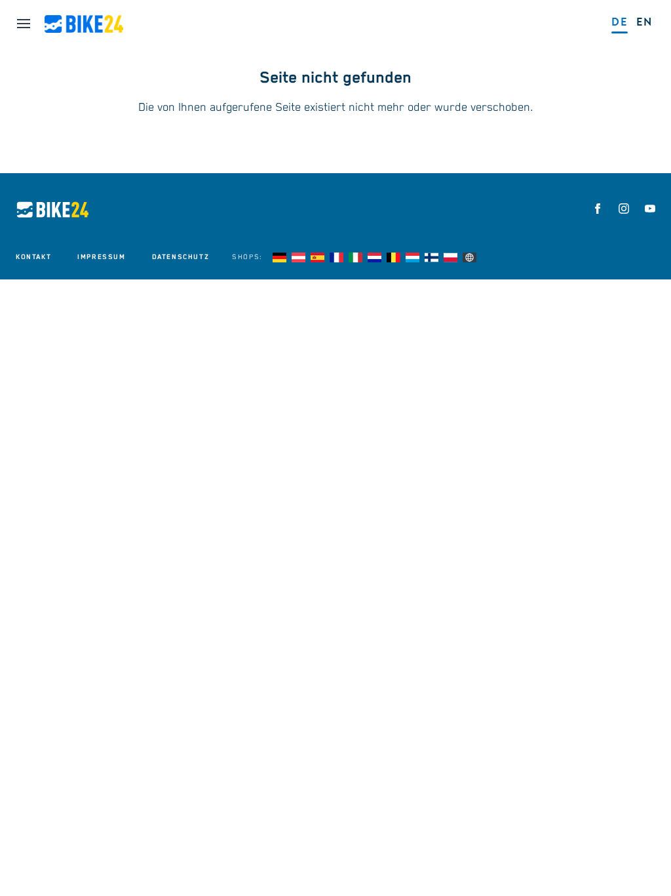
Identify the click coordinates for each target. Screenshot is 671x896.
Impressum (101, 257)
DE (619, 22)
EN (644, 22)
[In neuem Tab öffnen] (597, 208)
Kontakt (33, 257)
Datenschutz (181, 257)
